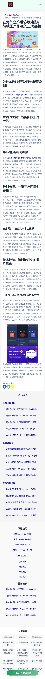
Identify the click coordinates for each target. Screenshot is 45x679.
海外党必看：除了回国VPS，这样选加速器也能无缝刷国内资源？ (22, 409)
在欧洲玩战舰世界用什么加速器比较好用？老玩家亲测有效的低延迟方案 (22, 509)
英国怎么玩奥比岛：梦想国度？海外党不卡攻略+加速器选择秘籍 (22, 515)
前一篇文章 (22, 395)
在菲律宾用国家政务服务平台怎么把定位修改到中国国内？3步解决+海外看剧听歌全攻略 (22, 449)
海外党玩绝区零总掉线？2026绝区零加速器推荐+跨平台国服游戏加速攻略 (22, 489)
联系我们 (22, 577)
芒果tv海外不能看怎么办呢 (17, 95)
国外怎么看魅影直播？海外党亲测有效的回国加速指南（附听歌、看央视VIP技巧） (22, 475)
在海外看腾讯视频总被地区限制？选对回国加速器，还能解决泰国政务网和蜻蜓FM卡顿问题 (22, 462)
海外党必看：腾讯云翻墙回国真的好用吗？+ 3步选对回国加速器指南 (22, 422)
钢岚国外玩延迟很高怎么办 (8, 651)
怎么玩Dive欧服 (37, 661)
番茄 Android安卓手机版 (22, 550)
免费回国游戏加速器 (8, 644)
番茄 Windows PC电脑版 (22, 534)
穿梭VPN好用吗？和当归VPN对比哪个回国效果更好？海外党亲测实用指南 (22, 429)
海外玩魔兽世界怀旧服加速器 (8, 662)
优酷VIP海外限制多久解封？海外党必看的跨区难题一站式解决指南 (22, 456)
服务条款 (22, 562)
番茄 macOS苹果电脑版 (22, 539)
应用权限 (22, 572)
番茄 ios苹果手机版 (22, 545)
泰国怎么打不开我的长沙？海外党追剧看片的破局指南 (22, 469)
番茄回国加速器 (37, 637)
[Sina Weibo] (12, 387)
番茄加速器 (8, 637)
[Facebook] (5, 387)
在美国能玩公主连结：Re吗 (22, 662)
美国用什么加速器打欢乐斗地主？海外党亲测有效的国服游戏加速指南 (22, 496)
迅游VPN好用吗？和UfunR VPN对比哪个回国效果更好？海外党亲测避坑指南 (22, 416)
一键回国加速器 (22, 642)
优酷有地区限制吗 (8, 670)
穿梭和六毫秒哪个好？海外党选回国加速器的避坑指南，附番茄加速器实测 (22, 435)
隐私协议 (22, 567)
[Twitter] (8, 387)
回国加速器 (22, 637)
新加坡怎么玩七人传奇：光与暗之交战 (37, 652)
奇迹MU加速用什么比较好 (37, 644)
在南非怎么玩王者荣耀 (37, 670)
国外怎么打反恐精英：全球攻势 (22, 670)
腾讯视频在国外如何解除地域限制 (18, 158)
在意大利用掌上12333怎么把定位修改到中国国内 (22, 652)
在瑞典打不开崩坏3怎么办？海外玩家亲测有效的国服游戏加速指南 (22, 502)
